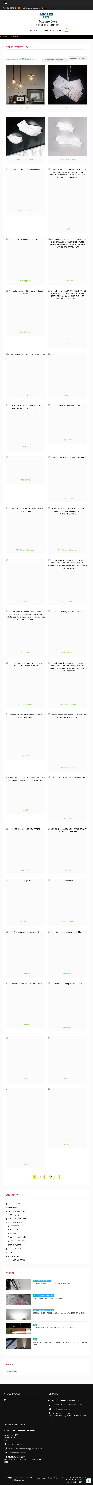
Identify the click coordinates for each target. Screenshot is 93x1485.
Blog (35, 1281)
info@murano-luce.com (30, 8)
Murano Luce (48, 21)
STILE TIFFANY (14, 1204)
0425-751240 (11, 8)
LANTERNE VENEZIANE (17, 1211)
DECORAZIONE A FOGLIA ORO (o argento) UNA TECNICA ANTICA (59, 1313)
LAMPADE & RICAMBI (16, 1260)
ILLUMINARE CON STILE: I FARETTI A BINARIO (51, 1284)
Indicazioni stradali (15, 1444)
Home (2, 36)
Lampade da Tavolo (18, 1237)
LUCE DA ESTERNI (15, 1252)
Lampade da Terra (17, 1240)
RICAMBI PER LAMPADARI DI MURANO (48, 1298)
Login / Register (34, 30)
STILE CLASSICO (14, 1249)
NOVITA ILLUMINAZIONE (45, 1295)
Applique (13, 1233)
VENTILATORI (13, 1256)
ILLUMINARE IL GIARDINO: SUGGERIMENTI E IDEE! (53, 1327)
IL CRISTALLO (13, 1215)
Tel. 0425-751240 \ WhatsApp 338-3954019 (25, 1448)
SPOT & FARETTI (14, 1245)
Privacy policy (11, 1371)
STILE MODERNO (15, 1222)
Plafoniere (14, 1229)
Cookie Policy (53, 1478)
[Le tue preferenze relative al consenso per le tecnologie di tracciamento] (88, 1480)
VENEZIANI (12, 1207)
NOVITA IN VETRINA (44, 1281)
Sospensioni (14, 1225)
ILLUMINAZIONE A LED (17, 1219)
